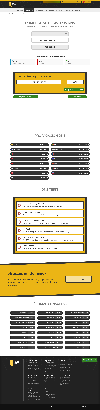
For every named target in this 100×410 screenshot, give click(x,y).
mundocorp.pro (49, 317)
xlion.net (50, 337)
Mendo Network (90, 360)
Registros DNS (29, 10)
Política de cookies (73, 407)
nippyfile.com (50, 313)
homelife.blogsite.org (77, 313)
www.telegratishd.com (50, 332)
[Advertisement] (50, 115)
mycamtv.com (23, 332)
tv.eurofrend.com (23, 342)
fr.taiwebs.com (23, 327)
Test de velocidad (39, 10)
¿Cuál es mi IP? (79, 10)
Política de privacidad (57, 407)
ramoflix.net (77, 322)
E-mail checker (50, 10)
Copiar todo (77, 97)
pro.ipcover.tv (77, 337)
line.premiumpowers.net (23, 322)
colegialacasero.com (50, 342)
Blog (79, 1)
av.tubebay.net (77, 317)
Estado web (59, 10)
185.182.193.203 (50, 327)
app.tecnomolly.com (50, 347)
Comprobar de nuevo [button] (25, 97)
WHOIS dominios (68, 10)
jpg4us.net (23, 313)
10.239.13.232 (22, 347)
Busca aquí (79, 279)
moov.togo (50, 322)
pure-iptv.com (23, 337)
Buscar (51, 47)
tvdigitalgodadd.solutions (22, 317)
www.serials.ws (77, 327)
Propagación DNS (73, 89)
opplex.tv (77, 342)
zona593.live (77, 347)
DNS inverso (20, 10)
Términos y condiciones (89, 407)
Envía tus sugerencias (68, 1)
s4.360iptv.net (77, 332)
